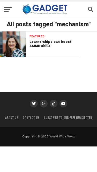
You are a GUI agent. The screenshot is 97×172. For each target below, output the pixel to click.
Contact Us (31, 118)
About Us (11, 118)
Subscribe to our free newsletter (68, 118)
